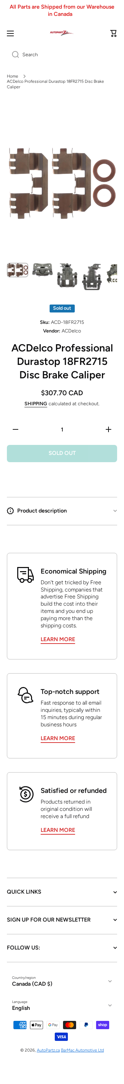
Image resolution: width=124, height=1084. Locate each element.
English (21, 1008)
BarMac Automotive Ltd (82, 1050)
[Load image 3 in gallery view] (67, 275)
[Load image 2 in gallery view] (42, 270)
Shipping (35, 404)
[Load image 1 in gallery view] (17, 270)
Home (12, 76)
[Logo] (62, 33)
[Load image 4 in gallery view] (92, 277)
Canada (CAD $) (32, 984)
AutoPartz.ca (48, 1050)
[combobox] (62, 54)
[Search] (13, 54)
